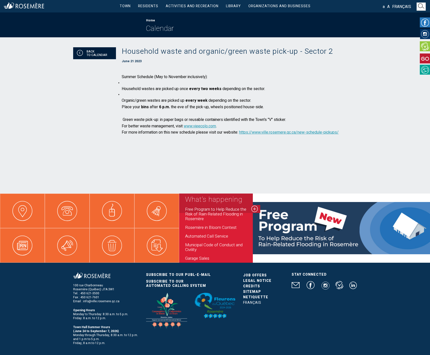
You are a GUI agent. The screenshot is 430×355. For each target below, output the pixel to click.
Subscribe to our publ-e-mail (178, 274)
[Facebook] (425, 22)
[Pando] (425, 70)
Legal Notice (257, 280)
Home (150, 20)
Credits (251, 286)
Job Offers (255, 275)
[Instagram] (425, 34)
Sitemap (252, 291)
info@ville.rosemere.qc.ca (101, 301)
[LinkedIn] (353, 287)
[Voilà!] (425, 46)
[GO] (425, 58)
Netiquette (255, 297)
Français (401, 7)
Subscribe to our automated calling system (176, 283)
